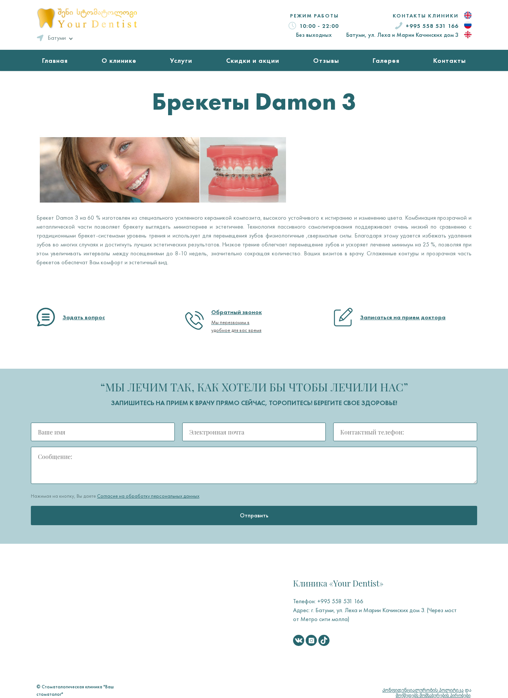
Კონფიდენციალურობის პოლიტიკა (423, 690)
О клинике (119, 60)
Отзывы (326, 60)
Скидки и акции (252, 60)
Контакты (449, 60)
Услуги (181, 60)
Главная (55, 60)
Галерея (386, 60)
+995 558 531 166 (432, 26)
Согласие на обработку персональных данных (148, 495)
